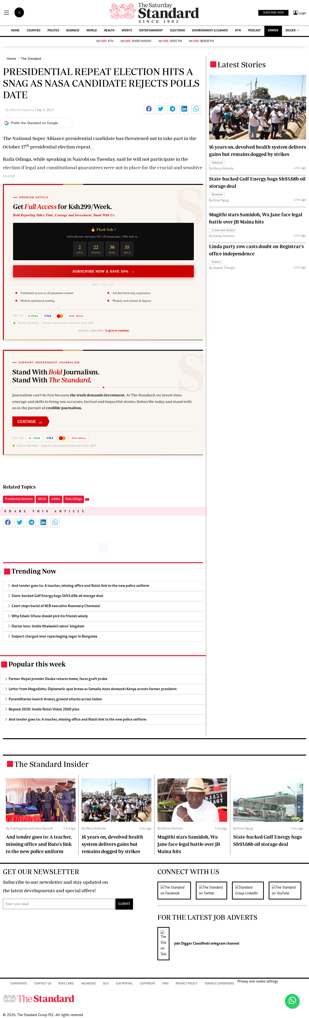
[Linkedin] (250, 890)
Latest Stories (242, 64)
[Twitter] (214, 890)
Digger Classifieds (195, 944)
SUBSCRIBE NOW (273, 12)
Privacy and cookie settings (258, 981)
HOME (15, 30)
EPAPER (273, 30)
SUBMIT (124, 904)
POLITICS (53, 30)
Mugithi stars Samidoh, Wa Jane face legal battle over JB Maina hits (188, 844)
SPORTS (127, 30)
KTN (238, 30)
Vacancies (88, 983)
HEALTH (109, 30)
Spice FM (172, 41)
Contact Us (42, 983)
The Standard (31, 59)
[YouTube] (287, 890)
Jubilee (55, 499)
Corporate (18, 983)
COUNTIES (33, 30)
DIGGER (291, 30)
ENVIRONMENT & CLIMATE (210, 30)
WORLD (91, 30)
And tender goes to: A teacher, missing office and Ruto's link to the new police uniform (39, 844)
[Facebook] (176, 890)
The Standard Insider (51, 764)
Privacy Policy (186, 983)
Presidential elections (19, 499)
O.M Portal (124, 983)
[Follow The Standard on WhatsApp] (292, 1001)
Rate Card (66, 983)
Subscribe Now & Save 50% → (103, 271)
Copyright (147, 983)
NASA (42, 499)
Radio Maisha (138, 41)
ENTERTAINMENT (151, 30)
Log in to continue (117, 330)
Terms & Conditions (219, 983)
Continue (29, 421)
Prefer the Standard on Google (34, 123)
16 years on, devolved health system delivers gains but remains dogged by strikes (112, 844)
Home (11, 59)
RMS (165, 983)
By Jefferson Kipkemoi (20, 110)
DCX (106, 983)
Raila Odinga (73, 499)
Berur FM (203, 41)
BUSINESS (72, 30)
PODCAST (254, 30)
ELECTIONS (177, 30)
